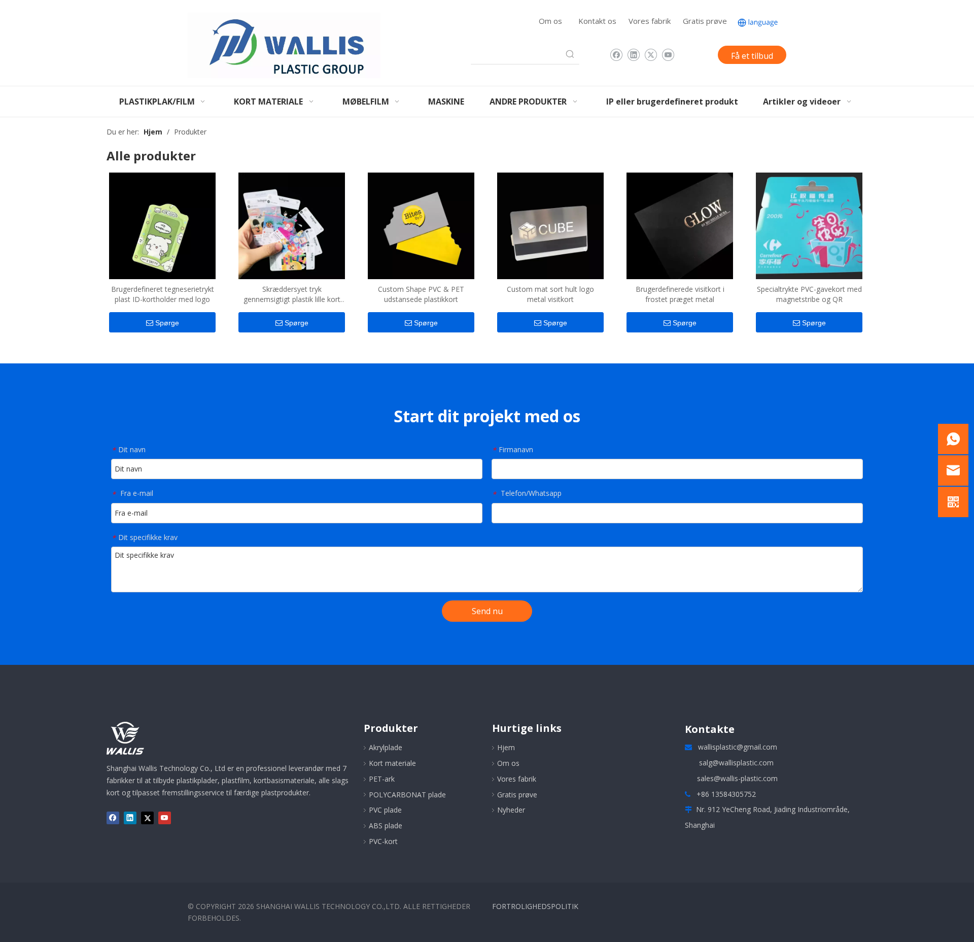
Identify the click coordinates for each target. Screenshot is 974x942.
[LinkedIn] (633, 54)
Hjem (506, 747)
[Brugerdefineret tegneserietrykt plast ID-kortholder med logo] (162, 224)
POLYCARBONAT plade (407, 794)
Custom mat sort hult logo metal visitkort (550, 294)
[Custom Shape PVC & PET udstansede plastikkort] (421, 224)
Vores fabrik (650, 21)
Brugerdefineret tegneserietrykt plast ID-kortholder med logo (162, 294)
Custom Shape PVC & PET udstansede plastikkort (421, 294)
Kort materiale (392, 763)
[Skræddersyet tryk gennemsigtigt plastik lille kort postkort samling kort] (291, 224)
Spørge (167, 323)
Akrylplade (385, 747)
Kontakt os (597, 21)
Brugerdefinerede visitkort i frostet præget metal (680, 294)
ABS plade (385, 825)
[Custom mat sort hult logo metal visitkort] (550, 224)
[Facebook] (616, 54)
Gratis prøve (705, 21)
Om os (550, 21)
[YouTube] (668, 54)
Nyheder (511, 810)
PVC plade (385, 810)
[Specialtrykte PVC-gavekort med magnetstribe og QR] (809, 224)
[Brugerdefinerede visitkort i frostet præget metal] (680, 224)
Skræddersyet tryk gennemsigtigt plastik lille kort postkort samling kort (292, 294)
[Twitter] (650, 54)
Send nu (487, 611)
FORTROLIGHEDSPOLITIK (535, 906)
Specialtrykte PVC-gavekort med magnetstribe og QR (809, 294)
